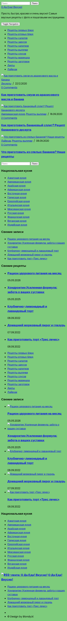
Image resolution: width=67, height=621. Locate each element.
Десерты (6, 83)
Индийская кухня (17, 225)
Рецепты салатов (17, 38)
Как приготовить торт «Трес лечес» (27, 258)
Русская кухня (15, 213)
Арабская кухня (16, 186)
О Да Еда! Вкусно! (11, 7)
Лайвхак (12, 69)
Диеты (11, 65)
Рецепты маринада (18, 57)
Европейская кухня (18, 201)
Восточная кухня (17, 193)
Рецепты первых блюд (20, 30)
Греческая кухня (16, 197)
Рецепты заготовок (18, 61)
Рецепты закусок (17, 42)
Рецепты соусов (16, 54)
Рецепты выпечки (17, 50)
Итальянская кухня (18, 205)
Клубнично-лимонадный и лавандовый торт (33, 251)
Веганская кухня (16, 221)
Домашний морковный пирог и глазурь (29, 254)
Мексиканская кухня (19, 209)
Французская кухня (18, 217)
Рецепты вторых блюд (20, 34)
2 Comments (9, 118)
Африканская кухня (18, 189)
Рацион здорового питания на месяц (28, 239)
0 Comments (9, 87)
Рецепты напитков (18, 46)
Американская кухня (13, 114)
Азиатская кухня (16, 178)
